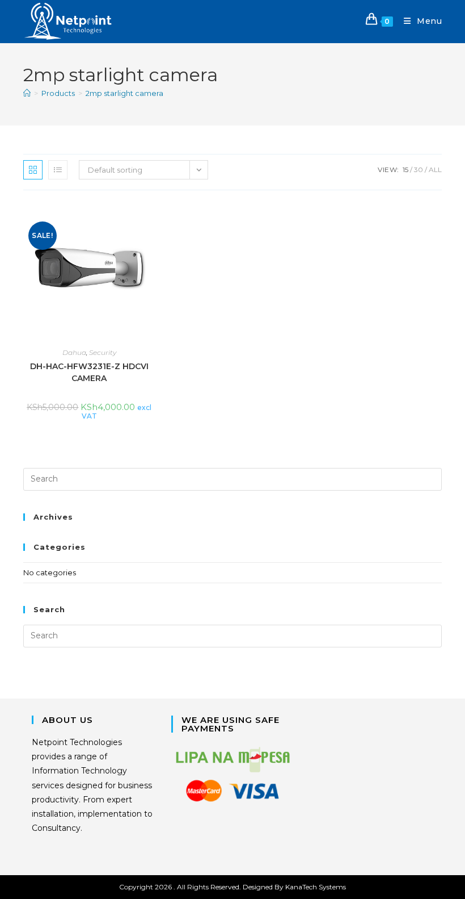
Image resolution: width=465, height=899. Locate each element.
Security (102, 352)
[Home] (27, 93)
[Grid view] (33, 169)
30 (418, 169)
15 (405, 169)
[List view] (57, 169)
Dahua (74, 352)
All (435, 169)
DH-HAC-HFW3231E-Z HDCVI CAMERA (89, 372)
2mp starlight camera (124, 93)
